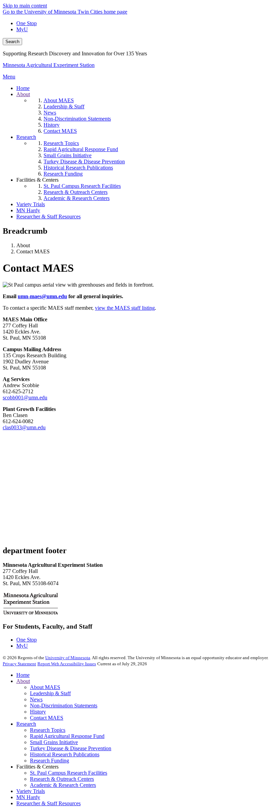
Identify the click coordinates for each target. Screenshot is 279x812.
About (23, 681)
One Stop (26, 23)
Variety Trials (30, 791)
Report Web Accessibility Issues (66, 663)
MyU (22, 29)
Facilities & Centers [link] (37, 180)
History (38, 712)
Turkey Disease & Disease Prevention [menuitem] (84, 161)
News (36, 699)
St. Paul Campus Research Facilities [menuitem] (82, 186)
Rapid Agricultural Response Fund (67, 736)
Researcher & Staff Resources (48, 803)
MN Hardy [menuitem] (28, 210)
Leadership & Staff (50, 693)
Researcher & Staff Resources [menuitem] (48, 216)
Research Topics (47, 730)
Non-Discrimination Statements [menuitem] (77, 119)
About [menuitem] (23, 94)
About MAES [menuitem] (59, 100)
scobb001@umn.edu (25, 397)
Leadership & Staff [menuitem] (64, 106)
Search (12, 41)
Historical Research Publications (64, 754)
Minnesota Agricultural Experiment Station (49, 65)
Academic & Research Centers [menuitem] (77, 198)
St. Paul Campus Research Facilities (68, 773)
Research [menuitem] (26, 137)
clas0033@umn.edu (24, 427)
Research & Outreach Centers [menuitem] (76, 192)
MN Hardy (28, 797)
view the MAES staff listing (125, 308)
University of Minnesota (67, 657)
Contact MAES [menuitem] (60, 131)
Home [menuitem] (23, 88)
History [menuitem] (52, 125)
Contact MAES (46, 718)
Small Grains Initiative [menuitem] (68, 155)
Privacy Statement (19, 663)
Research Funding (49, 760)
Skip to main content (25, 5)
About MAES (45, 687)
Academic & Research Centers (63, 785)
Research (26, 724)
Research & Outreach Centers (62, 779)
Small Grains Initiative (54, 742)
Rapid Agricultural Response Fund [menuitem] (81, 149)
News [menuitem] (50, 112)
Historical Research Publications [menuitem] (78, 167)
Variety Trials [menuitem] (30, 204)
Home (23, 675)
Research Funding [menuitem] (63, 174)
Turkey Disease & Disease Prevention (70, 748)
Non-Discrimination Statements (63, 705)
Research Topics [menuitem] (61, 143)
